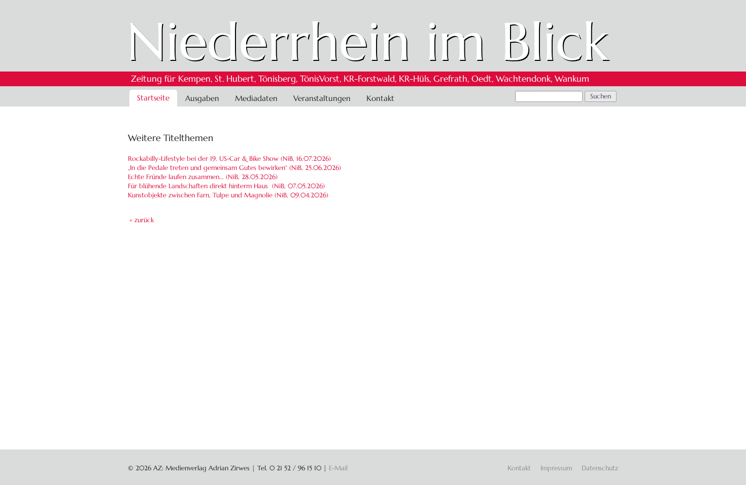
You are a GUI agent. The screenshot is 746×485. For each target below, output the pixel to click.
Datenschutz (600, 468)
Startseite (153, 97)
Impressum (556, 468)
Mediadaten (256, 98)
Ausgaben (202, 98)
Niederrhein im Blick (367, 42)
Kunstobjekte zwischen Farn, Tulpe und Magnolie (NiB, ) (228, 195)
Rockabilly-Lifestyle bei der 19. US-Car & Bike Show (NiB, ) (229, 158)
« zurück (141, 220)
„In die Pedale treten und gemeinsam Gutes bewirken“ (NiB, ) (234, 167)
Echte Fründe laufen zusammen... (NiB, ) (203, 176)
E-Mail (338, 468)
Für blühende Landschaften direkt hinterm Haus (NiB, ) (226, 186)
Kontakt (380, 98)
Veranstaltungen (322, 98)
